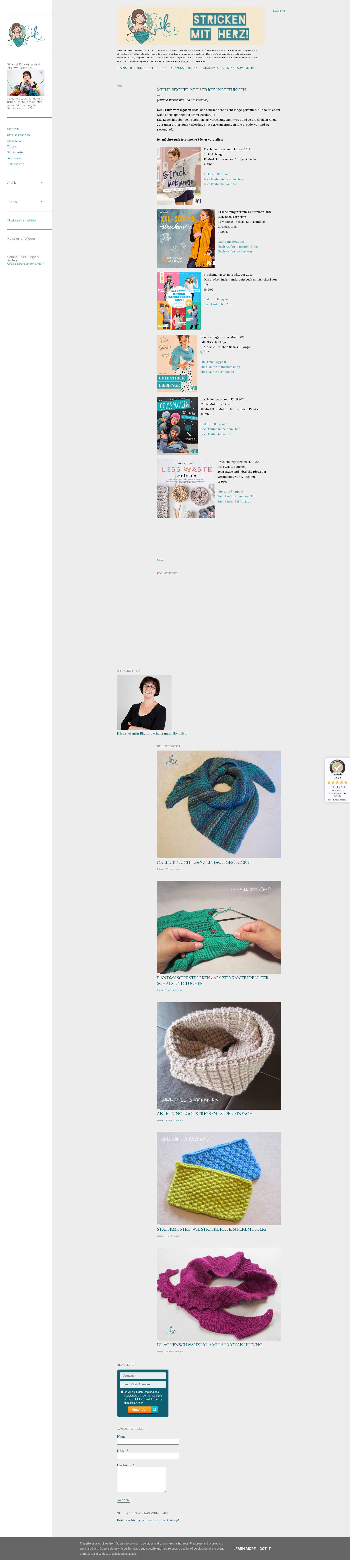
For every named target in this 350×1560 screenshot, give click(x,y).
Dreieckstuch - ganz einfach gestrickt (203, 862)
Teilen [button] (120, 85)
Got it (265, 1549)
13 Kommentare (174, 990)
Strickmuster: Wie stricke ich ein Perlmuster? (212, 1229)
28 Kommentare (174, 869)
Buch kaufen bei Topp (218, 304)
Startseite (125, 68)
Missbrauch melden (21, 220)
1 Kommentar (173, 1235)
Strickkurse (176, 68)
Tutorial (194, 68)
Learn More (245, 1549)
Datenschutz (15, 164)
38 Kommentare (174, 1120)
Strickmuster (213, 68)
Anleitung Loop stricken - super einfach (205, 1113)
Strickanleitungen (150, 68)
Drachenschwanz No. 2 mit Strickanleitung (209, 1344)
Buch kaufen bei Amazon (221, 184)
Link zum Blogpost (217, 174)
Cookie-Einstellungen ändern (25, 263)
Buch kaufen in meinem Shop (224, 179)
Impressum (234, 68)
